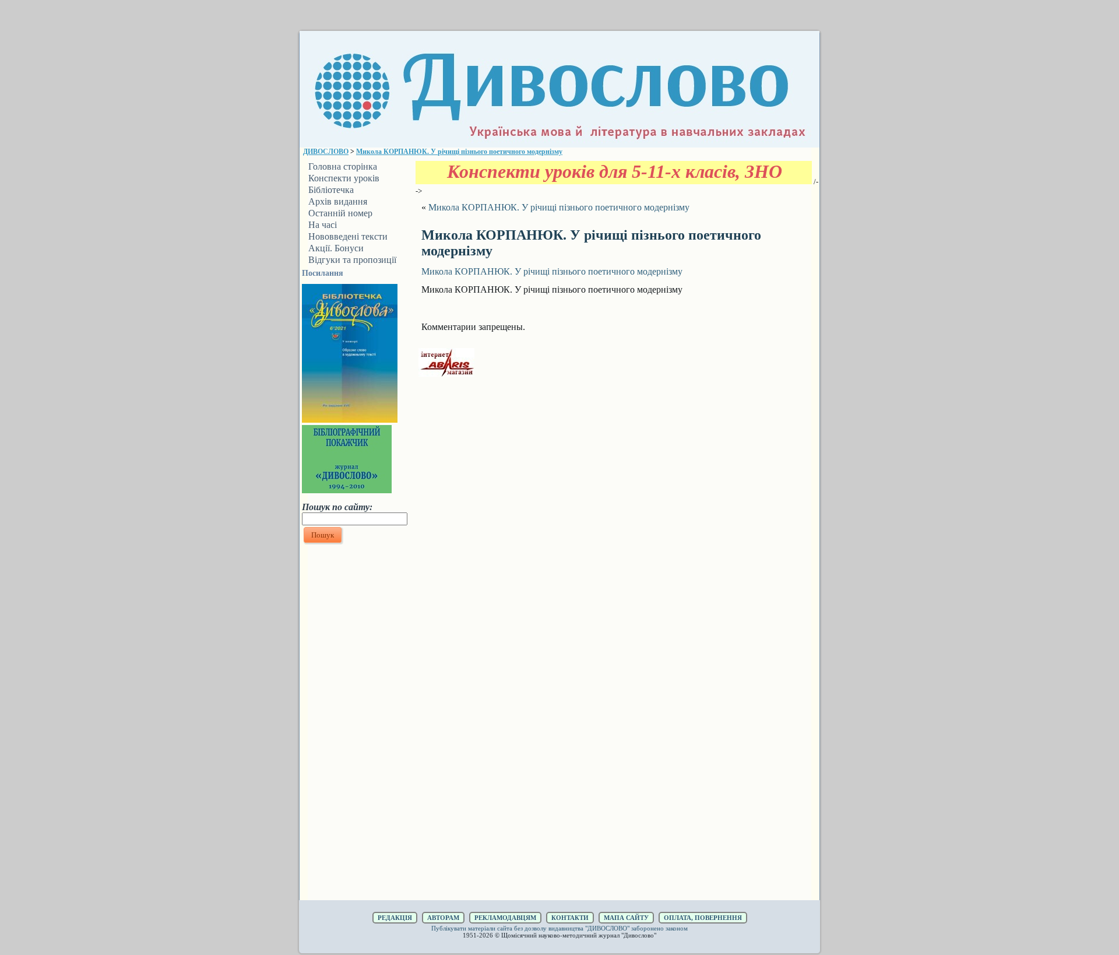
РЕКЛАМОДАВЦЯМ (505, 917)
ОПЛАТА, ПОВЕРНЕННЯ (703, 917)
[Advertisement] (354, 722)
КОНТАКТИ (570, 917)
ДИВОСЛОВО (326, 152)
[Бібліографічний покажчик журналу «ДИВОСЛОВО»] (347, 490)
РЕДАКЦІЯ (395, 917)
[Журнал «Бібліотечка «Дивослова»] (349, 419)
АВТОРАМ (443, 917)
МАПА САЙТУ (626, 917)
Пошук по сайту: (337, 507)
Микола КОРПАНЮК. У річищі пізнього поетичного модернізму (459, 152)
